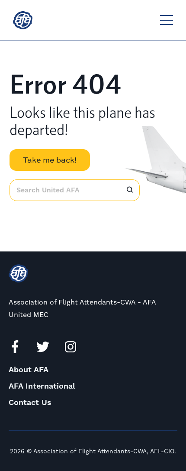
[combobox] (65, 190)
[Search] (130, 190)
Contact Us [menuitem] (30, 403)
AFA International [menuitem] (42, 386)
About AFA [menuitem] (28, 370)
